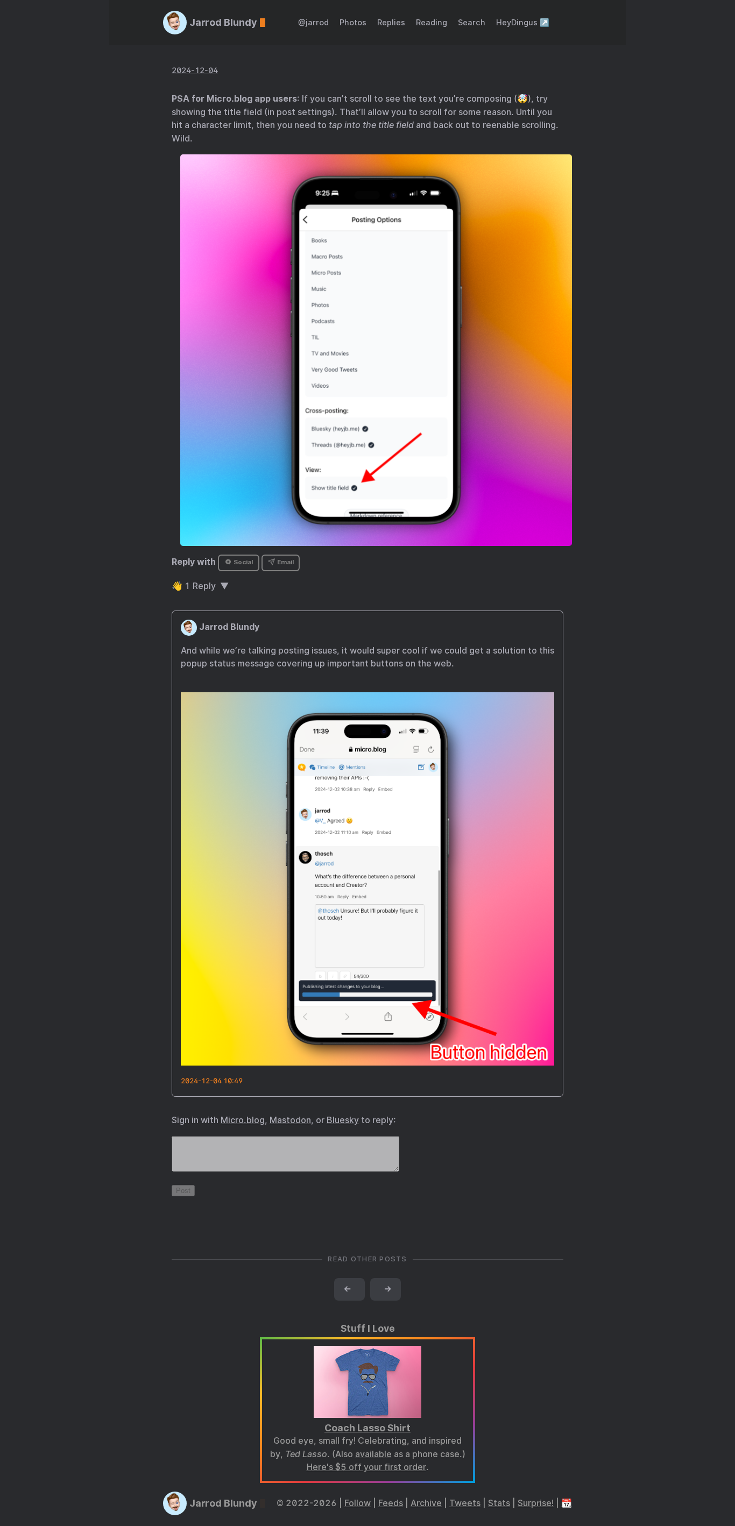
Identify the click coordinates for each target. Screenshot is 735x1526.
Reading (431, 22)
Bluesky (343, 1120)
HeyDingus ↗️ (522, 22)
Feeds (390, 1503)
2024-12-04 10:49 (212, 1081)
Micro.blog (243, 1120)
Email (284, 562)
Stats (499, 1503)
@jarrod (313, 22)
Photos (353, 22)
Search (471, 22)
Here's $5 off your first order (366, 1467)
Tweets (464, 1503)
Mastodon (290, 1120)
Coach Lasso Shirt (367, 1427)
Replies (391, 22)
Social (242, 562)
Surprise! (536, 1503)
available (373, 1454)
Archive (426, 1503)
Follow (357, 1503)
